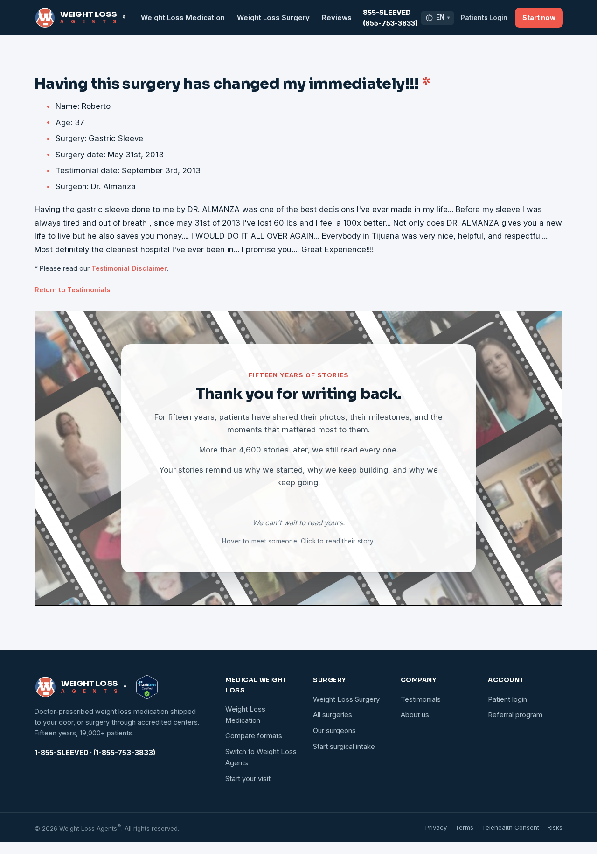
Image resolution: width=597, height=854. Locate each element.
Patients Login (484, 17)
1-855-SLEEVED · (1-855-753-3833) (95, 752)
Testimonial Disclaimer (129, 268)
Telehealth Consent (510, 827)
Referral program (515, 715)
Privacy (436, 827)
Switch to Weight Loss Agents (261, 757)
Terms (464, 827)
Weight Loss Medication (183, 18)
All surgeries (332, 715)
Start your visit (248, 779)
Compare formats (253, 736)
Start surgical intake (344, 746)
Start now (538, 17)
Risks (555, 827)
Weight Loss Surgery (273, 18)
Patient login (507, 699)
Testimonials (421, 699)
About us (415, 715)
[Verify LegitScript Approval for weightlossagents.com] (147, 687)
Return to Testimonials (72, 290)
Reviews (337, 18)
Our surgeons (334, 731)
